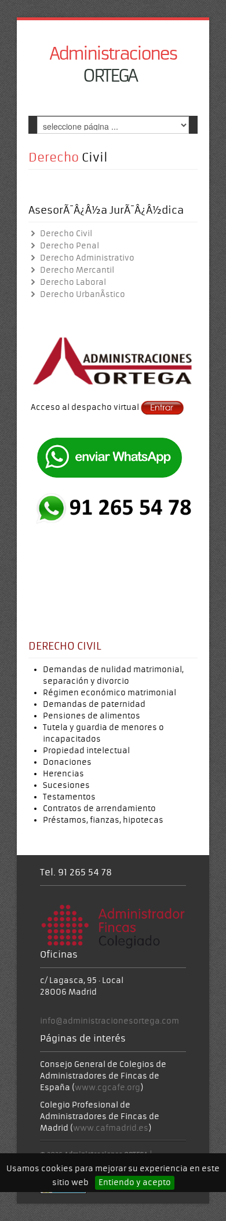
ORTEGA (113, 64)
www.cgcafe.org (107, 1087)
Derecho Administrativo (86, 258)
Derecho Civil (65, 234)
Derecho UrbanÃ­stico (81, 294)
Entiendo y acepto (135, 1182)
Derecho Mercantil (76, 270)
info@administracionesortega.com (109, 1021)
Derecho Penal (68, 246)
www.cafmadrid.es (110, 1128)
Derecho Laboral (71, 282)
